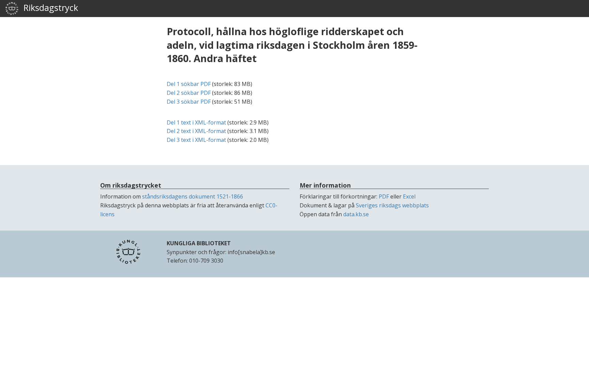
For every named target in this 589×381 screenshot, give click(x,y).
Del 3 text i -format (196, 140)
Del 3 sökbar (189, 101)
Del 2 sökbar (189, 93)
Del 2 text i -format (196, 131)
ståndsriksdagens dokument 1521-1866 (192, 196)
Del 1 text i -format (196, 122)
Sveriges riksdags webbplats (392, 205)
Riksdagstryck (48, 7)
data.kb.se (356, 214)
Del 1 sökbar (189, 84)
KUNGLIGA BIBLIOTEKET (199, 243)
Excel (409, 196)
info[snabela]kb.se (251, 252)
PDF (384, 196)
